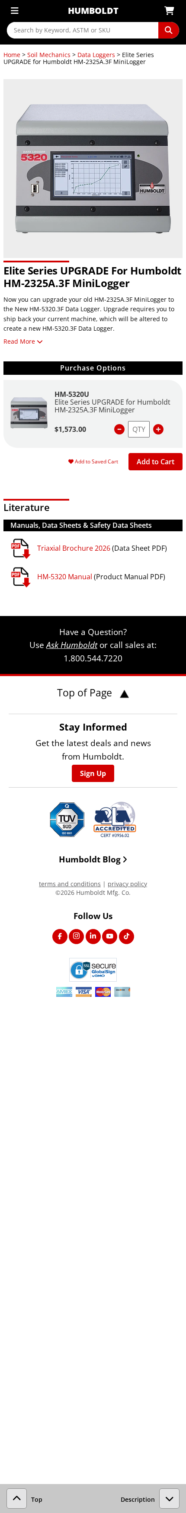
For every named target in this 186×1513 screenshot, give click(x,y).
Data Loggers (96, 55)
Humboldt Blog (90, 859)
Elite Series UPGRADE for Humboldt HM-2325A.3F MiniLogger (112, 406)
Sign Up (93, 773)
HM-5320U (72, 394)
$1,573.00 (70, 429)
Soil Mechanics (49, 55)
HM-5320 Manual (64, 576)
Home (11, 55)
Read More (19, 341)
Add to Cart (155, 461)
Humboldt (93, 10)
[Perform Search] (168, 30)
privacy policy (127, 884)
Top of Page (86, 692)
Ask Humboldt (71, 645)
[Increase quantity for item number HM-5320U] (158, 429)
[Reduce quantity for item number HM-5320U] (119, 429)
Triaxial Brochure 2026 (73, 548)
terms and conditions (70, 884)
